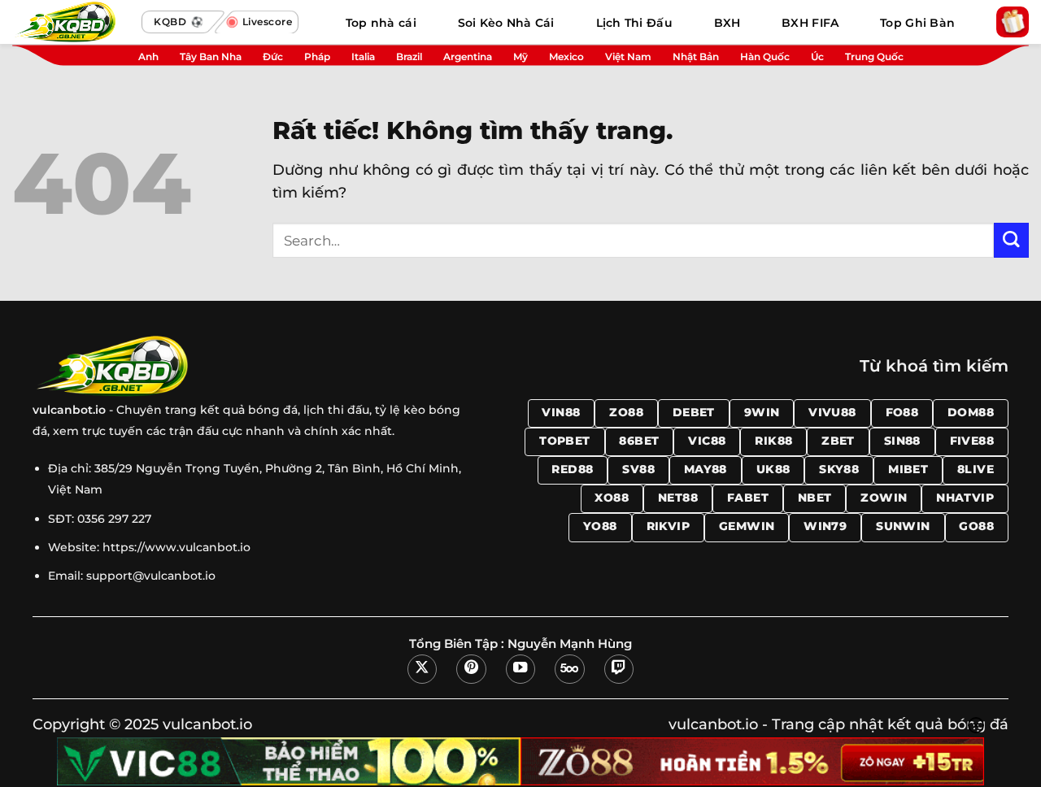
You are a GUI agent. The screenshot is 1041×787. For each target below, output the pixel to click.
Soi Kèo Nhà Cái (506, 22)
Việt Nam (628, 56)
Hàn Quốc (765, 56)
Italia (363, 56)
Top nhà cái (381, 22)
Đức (273, 56)
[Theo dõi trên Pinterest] (471, 669)
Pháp (317, 56)
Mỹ (520, 56)
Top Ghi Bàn (917, 22)
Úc (817, 56)
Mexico (566, 56)
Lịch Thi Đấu (634, 22)
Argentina (467, 56)
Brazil (409, 56)
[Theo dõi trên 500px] (569, 669)
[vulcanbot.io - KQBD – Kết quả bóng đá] (73, 22)
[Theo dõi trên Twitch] (619, 669)
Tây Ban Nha (211, 56)
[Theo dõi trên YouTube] (520, 669)
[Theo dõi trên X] (422, 669)
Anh (148, 56)
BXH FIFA (810, 22)
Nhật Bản (696, 56)
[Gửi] (1011, 240)
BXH (727, 22)
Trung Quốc (874, 56)
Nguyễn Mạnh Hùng (569, 644)
